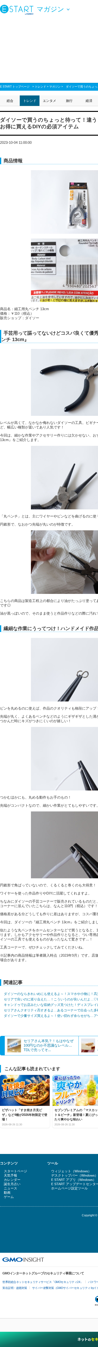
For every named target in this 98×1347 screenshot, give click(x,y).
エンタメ (49, 101)
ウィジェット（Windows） (71, 1171)
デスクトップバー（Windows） (74, 1175)
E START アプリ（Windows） (73, 1180)
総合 (10, 101)
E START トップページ (14, 86)
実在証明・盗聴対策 (14, 1288)
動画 (7, 1192)
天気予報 (10, 1175)
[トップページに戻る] (18, 9)
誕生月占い (12, 1184)
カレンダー (12, 1180)
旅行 (69, 101)
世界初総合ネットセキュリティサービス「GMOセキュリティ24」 (42, 1282)
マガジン (55, 86)
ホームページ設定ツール (69, 1188)
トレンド (40, 86)
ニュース (10, 1188)
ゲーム (9, 1197)
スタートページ (15, 1171)
